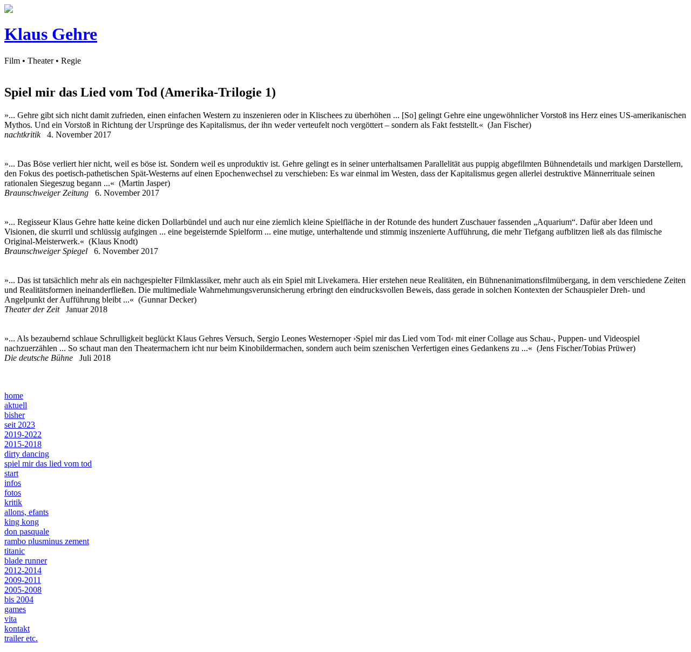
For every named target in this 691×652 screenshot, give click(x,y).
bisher (14, 415)
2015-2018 (23, 444)
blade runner (25, 560)
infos (12, 483)
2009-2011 (22, 580)
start (11, 473)
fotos (12, 492)
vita (10, 618)
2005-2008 (23, 589)
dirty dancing (26, 453)
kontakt (17, 628)
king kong (21, 521)
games (15, 609)
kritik (13, 502)
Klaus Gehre (50, 34)
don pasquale (26, 531)
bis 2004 (18, 599)
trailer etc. (21, 638)
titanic (14, 550)
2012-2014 (23, 570)
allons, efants (26, 512)
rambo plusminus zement (46, 541)
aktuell (15, 405)
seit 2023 (19, 424)
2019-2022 (23, 434)
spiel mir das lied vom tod (48, 463)
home (13, 395)
